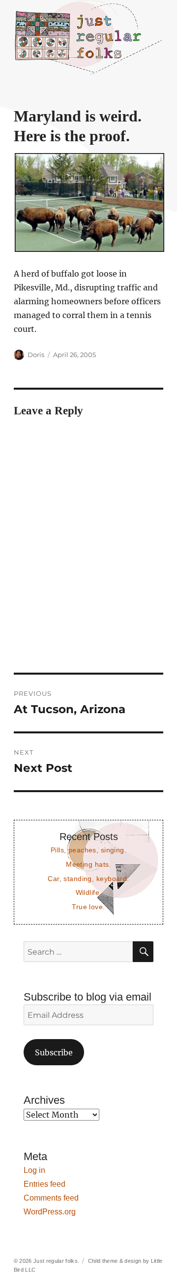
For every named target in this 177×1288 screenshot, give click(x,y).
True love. (88, 907)
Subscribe (54, 1052)
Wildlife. (89, 892)
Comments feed (51, 1198)
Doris (36, 355)
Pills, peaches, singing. (88, 850)
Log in (34, 1170)
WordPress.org (50, 1212)
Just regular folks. (56, 1261)
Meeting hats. (88, 864)
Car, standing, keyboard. (88, 879)
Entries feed (44, 1184)
